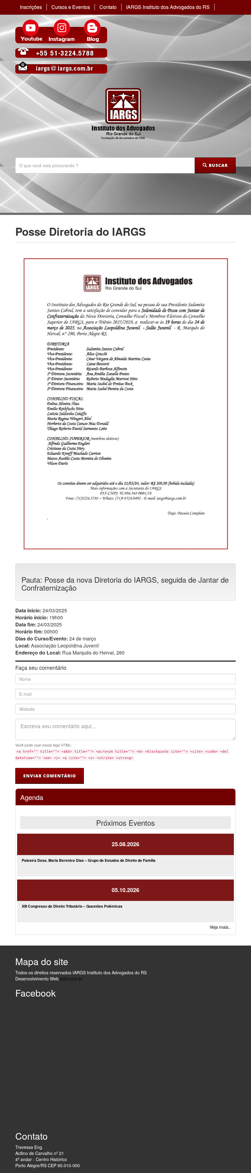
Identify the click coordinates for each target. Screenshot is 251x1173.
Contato (108, 7)
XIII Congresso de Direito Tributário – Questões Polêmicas (72, 906)
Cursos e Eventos (70, 7)
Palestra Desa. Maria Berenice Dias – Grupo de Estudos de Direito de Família (88, 860)
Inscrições (31, 7)
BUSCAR (217, 165)
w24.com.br (71, 979)
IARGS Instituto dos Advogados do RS (168, 7)
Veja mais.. (220, 927)
